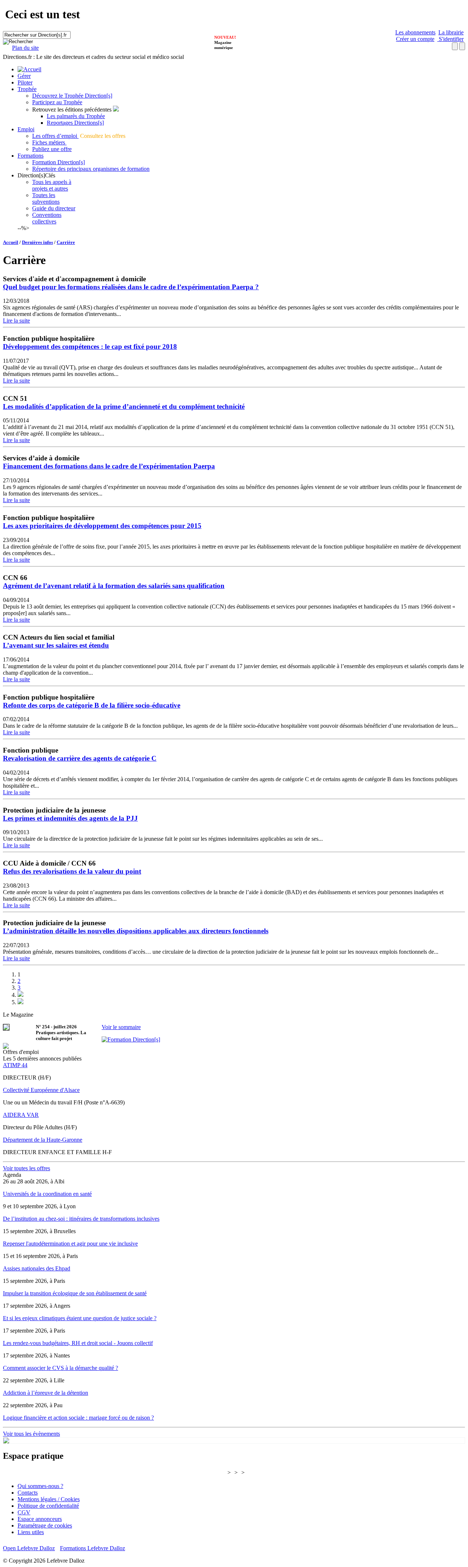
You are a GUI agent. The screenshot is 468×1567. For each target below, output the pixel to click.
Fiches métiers (49, 142)
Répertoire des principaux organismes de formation (91, 169)
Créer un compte (415, 39)
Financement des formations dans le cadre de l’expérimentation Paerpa (109, 466)
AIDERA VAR (21, 1115)
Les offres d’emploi (55, 136)
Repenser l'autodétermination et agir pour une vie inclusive (70, 1243)
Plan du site (25, 48)
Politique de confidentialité (48, 1506)
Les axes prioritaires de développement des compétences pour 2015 (102, 526)
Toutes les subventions (46, 198)
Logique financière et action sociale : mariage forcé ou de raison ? (78, 1418)
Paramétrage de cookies (45, 1525)
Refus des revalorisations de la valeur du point (72, 871)
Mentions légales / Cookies (49, 1499)
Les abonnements (415, 32)
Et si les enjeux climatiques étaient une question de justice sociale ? (79, 1318)
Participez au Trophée (57, 102)
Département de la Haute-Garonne (42, 1140)
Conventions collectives (46, 218)
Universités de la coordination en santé (47, 1194)
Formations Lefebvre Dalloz (92, 1548)
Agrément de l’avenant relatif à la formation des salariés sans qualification (113, 585)
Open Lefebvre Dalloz (29, 1548)
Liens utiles (31, 1532)
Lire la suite (16, 320)
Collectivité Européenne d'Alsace (41, 1090)
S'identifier (450, 39)
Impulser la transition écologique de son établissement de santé (75, 1293)
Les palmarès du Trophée (76, 116)
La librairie (451, 32)
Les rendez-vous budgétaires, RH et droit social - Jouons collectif (78, 1343)
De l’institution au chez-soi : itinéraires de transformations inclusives (81, 1219)
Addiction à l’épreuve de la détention (45, 1393)
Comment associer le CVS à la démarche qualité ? (60, 1368)
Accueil (10, 242)
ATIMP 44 (15, 1065)
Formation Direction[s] (58, 162)
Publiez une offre (52, 149)
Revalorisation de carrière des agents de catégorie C (79, 758)
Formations (31, 155)
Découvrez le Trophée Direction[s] (72, 96)
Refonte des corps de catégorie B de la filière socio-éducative (91, 705)
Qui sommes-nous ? (40, 1486)
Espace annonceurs (40, 1519)
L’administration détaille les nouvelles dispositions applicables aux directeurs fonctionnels (135, 931)
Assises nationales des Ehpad (36, 1268)
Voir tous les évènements (31, 1434)
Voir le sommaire (121, 1027)
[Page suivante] (20, 995)
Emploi (26, 129)
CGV (24, 1512)
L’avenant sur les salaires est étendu (56, 645)
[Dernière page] (20, 1002)
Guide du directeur (53, 208)
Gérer (24, 76)
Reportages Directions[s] (75, 123)
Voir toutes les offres (26, 1168)
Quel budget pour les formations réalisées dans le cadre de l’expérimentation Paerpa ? (131, 287)
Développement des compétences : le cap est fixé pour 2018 (90, 346)
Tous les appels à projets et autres (51, 185)
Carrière (66, 242)
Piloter (25, 82)
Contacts (28, 1492)
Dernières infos (37, 242)
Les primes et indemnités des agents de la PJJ (70, 818)
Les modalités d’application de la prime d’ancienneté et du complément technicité (124, 406)
